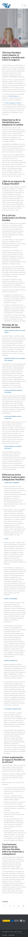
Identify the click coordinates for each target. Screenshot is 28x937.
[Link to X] (18, 933)
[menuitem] (21, 5)
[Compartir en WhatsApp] (14, 906)
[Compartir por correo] (23, 906)
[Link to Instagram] (25, 933)
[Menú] (25, 5)
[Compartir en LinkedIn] (18, 906)
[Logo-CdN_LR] (11, 5)
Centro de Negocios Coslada (12, 103)
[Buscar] (21, 5)
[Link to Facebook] (20, 933)
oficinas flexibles (12, 96)
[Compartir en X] (9, 906)
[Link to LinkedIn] (22, 933)
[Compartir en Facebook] (4, 906)
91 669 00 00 (14, 1)
